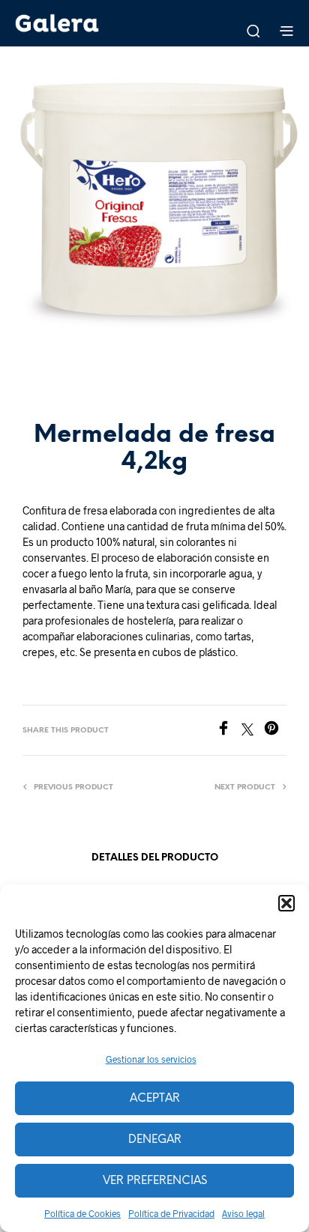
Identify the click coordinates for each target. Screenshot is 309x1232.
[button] (286, 903)
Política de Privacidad (171, 1213)
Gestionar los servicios (151, 1059)
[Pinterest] (275, 730)
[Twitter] (253, 730)
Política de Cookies (82, 1213)
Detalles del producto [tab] (155, 858)
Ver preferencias (155, 1181)
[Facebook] (229, 730)
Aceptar (155, 1099)
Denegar (155, 1140)
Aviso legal (243, 1213)
